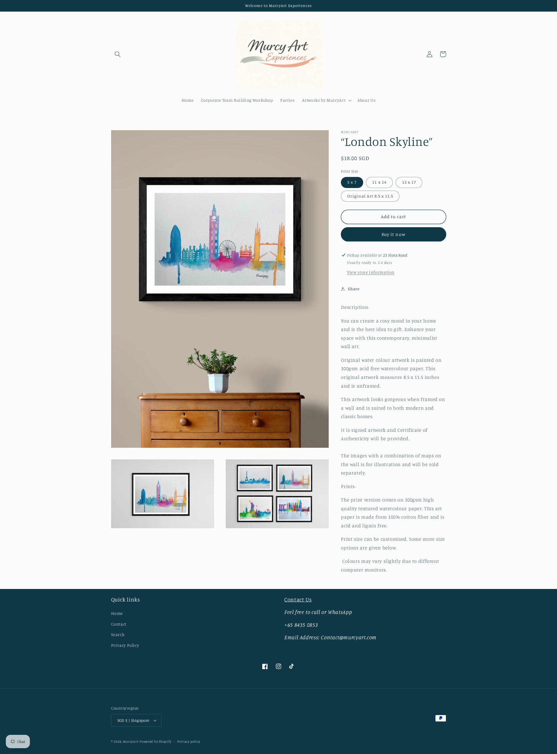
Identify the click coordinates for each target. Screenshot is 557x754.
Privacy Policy (125, 645)
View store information (371, 272)
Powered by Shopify (155, 741)
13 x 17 (409, 182)
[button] (117, 54)
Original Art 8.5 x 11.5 (370, 196)
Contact (118, 624)
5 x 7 (352, 182)
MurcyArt (130, 741)
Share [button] (353, 288)
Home (117, 613)
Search (118, 634)
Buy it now (393, 234)
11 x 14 (379, 182)
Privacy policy (188, 741)
